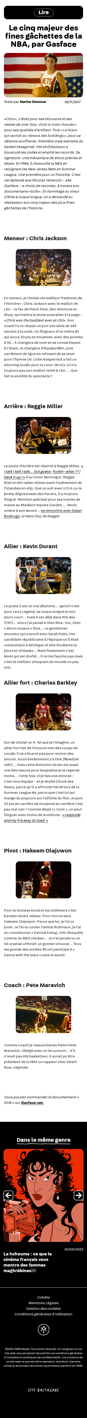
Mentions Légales (44, 1303)
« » (43, 471)
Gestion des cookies (43, 1308)
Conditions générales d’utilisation (43, 1314)
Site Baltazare (43, 1388)
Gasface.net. (32, 1103)
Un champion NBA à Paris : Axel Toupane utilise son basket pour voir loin (31, 1259)
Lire (44, 12)
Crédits (43, 1297)
